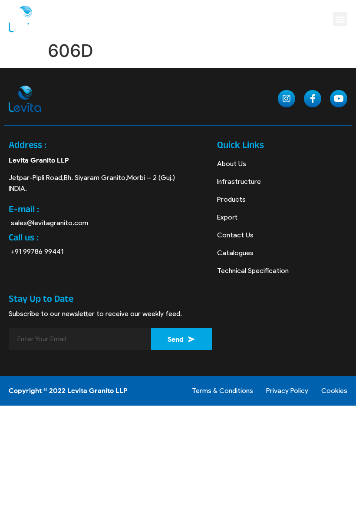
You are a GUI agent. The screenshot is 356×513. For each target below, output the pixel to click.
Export (227, 217)
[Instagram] (286, 98)
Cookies (334, 390)
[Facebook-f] (312, 98)
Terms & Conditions (222, 390)
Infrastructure (239, 181)
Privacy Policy (287, 390)
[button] (340, 19)
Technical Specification (253, 270)
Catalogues (235, 253)
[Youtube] (338, 98)
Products (231, 199)
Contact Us (235, 235)
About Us (231, 164)
